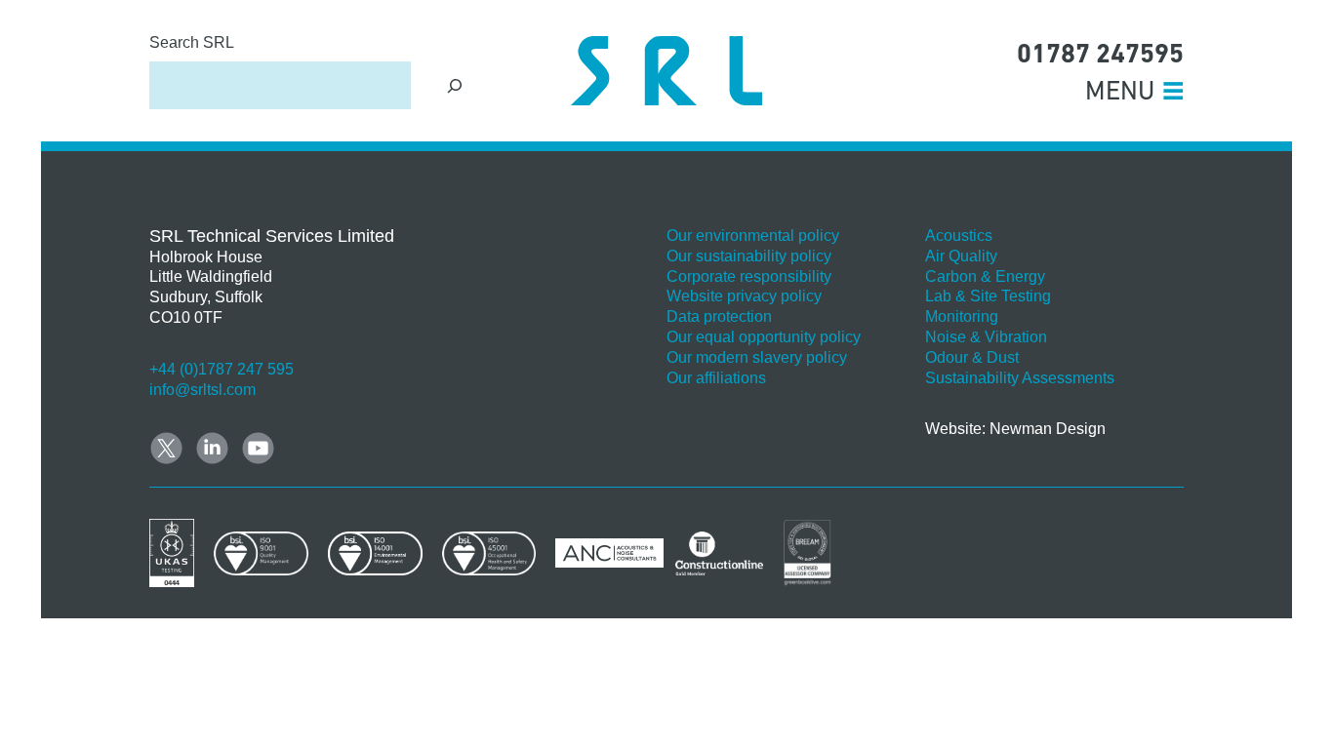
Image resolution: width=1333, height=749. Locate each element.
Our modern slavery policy (756, 357)
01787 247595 (1100, 53)
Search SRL (191, 42)
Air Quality (961, 256)
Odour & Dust (972, 357)
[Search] (455, 85)
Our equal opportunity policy (763, 337)
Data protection (719, 316)
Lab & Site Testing (988, 296)
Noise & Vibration (986, 337)
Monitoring (961, 316)
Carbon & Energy (985, 276)
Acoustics (958, 235)
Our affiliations (716, 378)
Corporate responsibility (748, 276)
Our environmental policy (752, 235)
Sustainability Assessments (1019, 378)
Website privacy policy (744, 296)
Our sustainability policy (748, 256)
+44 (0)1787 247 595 (221, 369)
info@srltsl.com (202, 389)
